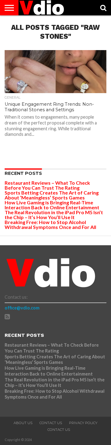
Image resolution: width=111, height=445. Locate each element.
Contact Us (50, 423)
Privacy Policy (83, 423)
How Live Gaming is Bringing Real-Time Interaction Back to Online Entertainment (52, 204)
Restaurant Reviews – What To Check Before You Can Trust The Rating (47, 185)
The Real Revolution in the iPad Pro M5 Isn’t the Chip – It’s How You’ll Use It (54, 214)
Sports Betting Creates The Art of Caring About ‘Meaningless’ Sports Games (52, 195)
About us (23, 423)
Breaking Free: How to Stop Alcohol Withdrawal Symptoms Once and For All (50, 224)
